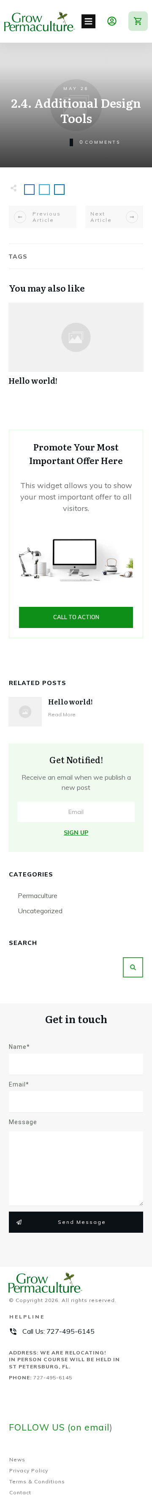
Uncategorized (40, 910)
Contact (20, 1492)
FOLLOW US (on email (59, 1427)
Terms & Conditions (37, 1481)
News (17, 1459)
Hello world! (76, 348)
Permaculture (37, 895)
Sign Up (76, 832)
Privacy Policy (28, 1470)
